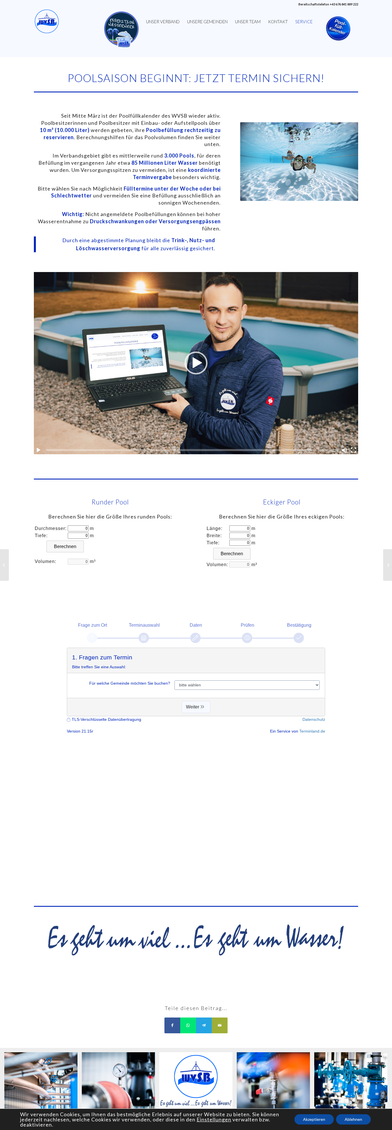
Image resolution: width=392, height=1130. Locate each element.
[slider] (180, 450)
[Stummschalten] (344, 450)
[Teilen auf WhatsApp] (188, 1025)
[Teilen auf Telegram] (204, 1025)
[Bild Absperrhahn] (275, 1083)
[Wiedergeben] (38, 450)
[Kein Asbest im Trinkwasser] (4, 565)
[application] (196, 363)
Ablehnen (353, 1119)
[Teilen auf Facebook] (172, 1025)
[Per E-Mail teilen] (220, 1025)
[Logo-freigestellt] (47, 21)
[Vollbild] (353, 450)
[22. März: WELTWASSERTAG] (387, 565)
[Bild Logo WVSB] (198, 1083)
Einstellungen (214, 1119)
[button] (196, 363)
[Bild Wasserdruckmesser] (120, 1083)
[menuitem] (121, 21)
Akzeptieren (314, 1119)
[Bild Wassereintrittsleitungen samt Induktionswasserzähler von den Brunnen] (353, 1083)
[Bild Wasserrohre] (43, 1083)
